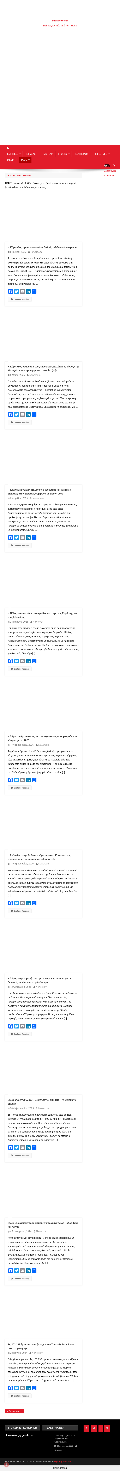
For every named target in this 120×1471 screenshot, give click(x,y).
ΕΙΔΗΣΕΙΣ (12, 154)
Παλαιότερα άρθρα (16, 1411)
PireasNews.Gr (60, 20)
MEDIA (10, 159)
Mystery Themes (62, 1461)
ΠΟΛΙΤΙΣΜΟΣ (81, 154)
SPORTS (62, 154)
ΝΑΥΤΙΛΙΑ (48, 154)
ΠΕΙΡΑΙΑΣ (30, 154)
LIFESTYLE (101, 154)
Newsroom (36, 252)
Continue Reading (21, 299)
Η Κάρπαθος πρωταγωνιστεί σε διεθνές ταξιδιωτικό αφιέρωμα (42, 247)
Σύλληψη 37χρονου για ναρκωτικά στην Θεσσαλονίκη (64, 1438)
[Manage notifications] (6, 1464)
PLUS (24, 159)
